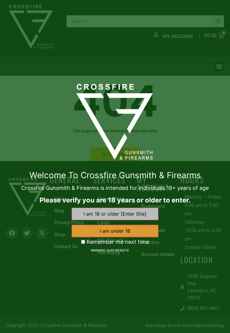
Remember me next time (117, 242)
